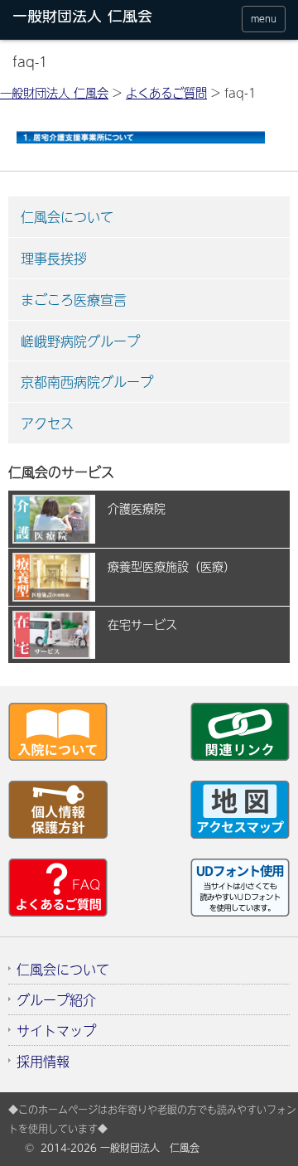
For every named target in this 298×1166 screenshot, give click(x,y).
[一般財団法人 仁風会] (86, 19)
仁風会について (67, 216)
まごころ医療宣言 (74, 299)
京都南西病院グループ (87, 381)
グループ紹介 (56, 999)
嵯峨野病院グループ (80, 341)
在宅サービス (142, 624)
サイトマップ (56, 1030)
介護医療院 (137, 508)
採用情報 (43, 1060)
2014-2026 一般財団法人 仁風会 (120, 1147)
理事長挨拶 (54, 258)
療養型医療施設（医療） (171, 566)
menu (263, 19)
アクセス (47, 423)
